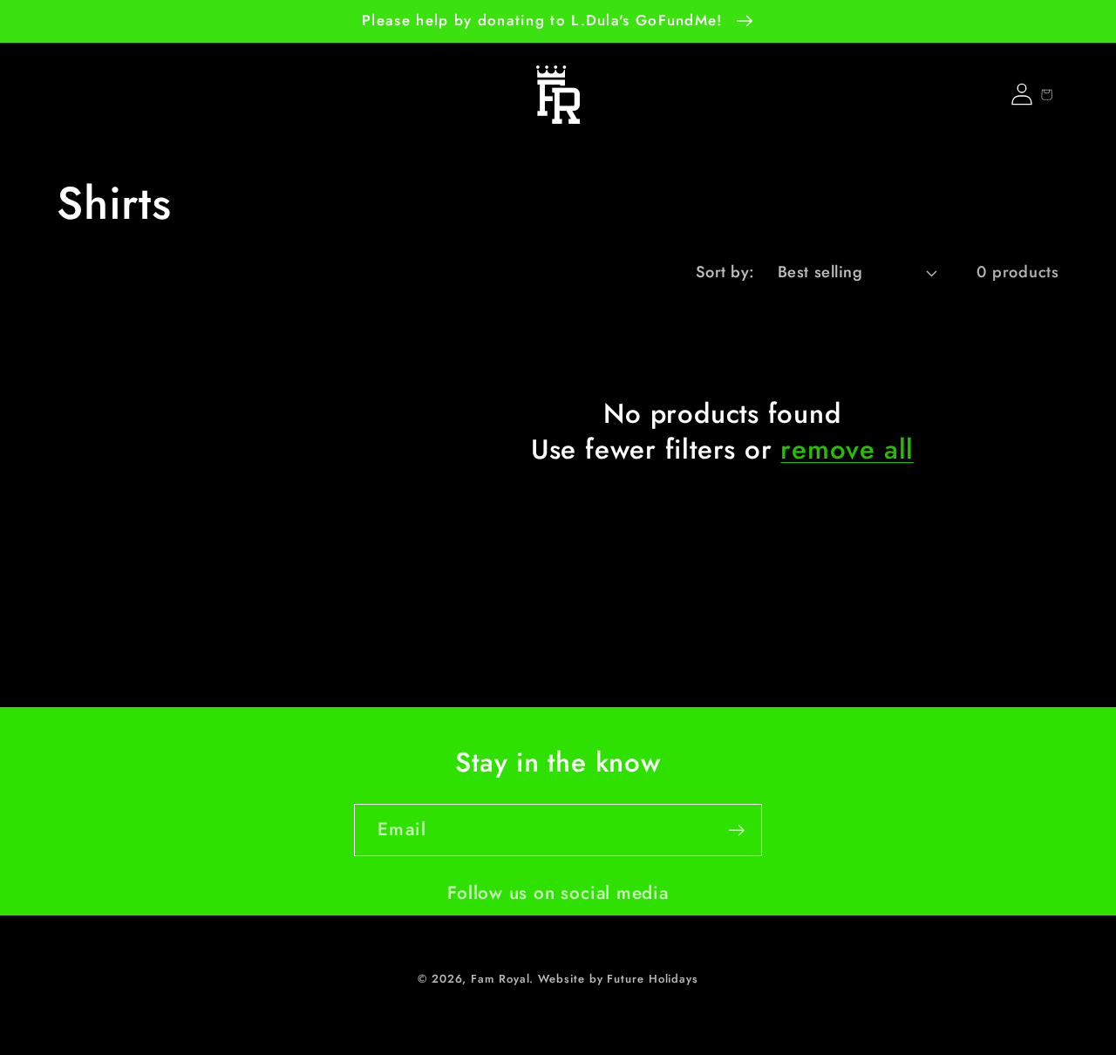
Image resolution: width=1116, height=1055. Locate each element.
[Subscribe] (736, 830)
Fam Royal (500, 978)
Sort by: (725, 272)
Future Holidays (652, 978)
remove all (847, 450)
